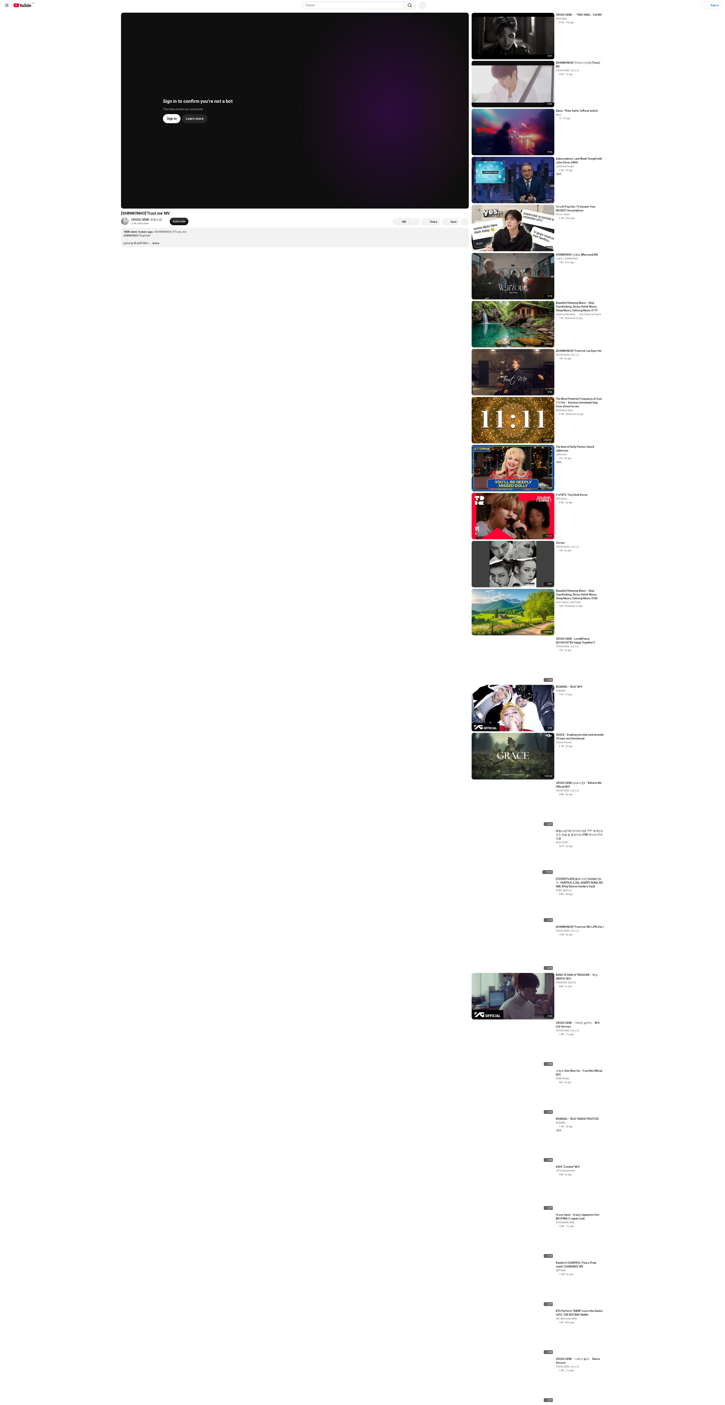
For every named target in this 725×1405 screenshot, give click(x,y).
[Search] (410, 5)
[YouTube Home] (22, 5)
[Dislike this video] (414, 222)
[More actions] (465, 222)
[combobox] (354, 5)
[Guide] (7, 5)
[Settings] (696, 5)
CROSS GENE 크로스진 (146, 219)
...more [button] (154, 243)
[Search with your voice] (422, 5)
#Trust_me (179, 231)
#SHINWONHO (163, 231)
